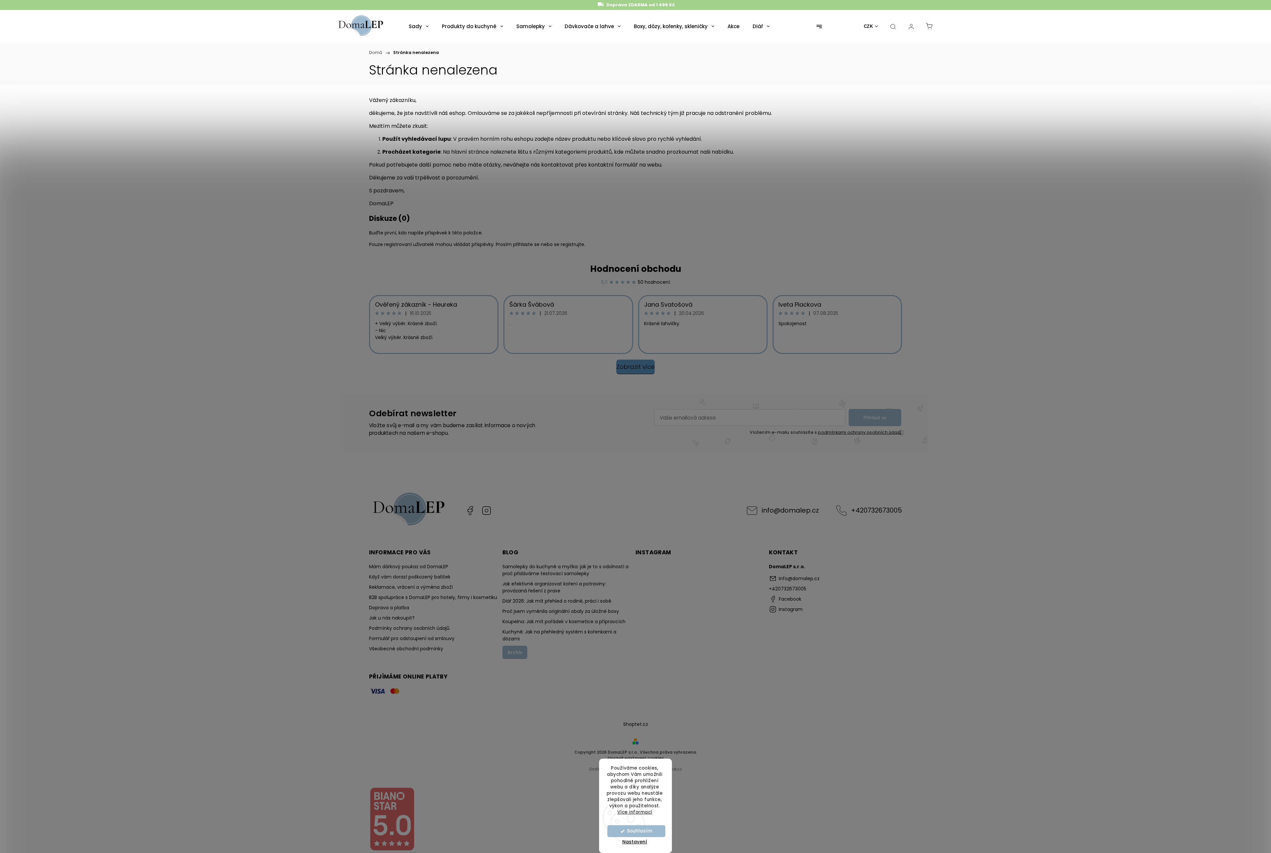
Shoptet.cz (635, 724)
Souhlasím (639, 831)
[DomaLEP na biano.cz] (392, 849)
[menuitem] (419, 26)
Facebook (470, 511)
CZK (868, 26)
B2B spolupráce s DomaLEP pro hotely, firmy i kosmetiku (433, 597)
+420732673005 (876, 510)
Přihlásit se (875, 417)
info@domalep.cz (790, 510)
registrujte (572, 244)
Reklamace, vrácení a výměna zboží (411, 587)
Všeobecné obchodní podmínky (406, 648)
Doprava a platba (389, 607)
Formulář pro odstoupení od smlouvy (411, 638)
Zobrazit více (635, 367)
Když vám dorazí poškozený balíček (409, 577)
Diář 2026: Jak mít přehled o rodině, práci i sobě (556, 601)
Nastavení (634, 841)
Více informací (634, 812)
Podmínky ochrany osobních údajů (409, 628)
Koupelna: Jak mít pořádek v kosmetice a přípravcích (564, 621)
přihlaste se (526, 244)
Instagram (487, 511)
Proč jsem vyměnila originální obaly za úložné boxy (560, 611)
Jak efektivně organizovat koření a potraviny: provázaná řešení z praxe (554, 587)
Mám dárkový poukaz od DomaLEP (408, 566)
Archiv (514, 652)
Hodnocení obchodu (635, 269)
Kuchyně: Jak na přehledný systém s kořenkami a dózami (559, 635)
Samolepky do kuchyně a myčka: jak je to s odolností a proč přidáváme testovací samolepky (565, 570)
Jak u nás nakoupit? (392, 618)
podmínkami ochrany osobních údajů (859, 432)
